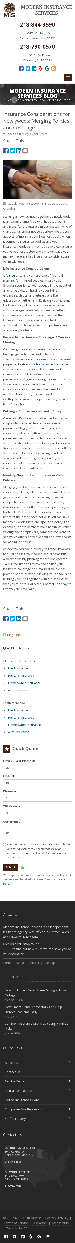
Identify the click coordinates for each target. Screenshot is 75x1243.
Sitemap (49, 963)
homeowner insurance (52, 364)
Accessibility (60, 1223)
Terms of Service (16, 1223)
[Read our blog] (53, 68)
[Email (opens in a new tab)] (25, 150)
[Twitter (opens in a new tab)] (28, 68)
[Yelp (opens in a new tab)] (41, 68)
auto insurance (49, 423)
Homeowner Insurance (24, 683)
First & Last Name (19, 761)
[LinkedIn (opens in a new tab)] (34, 68)
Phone (9, 791)
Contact (34, 963)
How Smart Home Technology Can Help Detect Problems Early (33, 1011)
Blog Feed (14, 634)
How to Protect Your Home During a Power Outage (36, 995)
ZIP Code (12, 806)
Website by (16, 1228)
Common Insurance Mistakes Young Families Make (36, 1028)
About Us (11, 1062)
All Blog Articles (18, 648)
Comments (11, 821)
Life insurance (13, 275)
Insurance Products (19, 1090)
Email (9, 776)
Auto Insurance (18, 690)
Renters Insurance (21, 675)
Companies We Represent (23, 1109)
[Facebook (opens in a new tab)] (21, 68)
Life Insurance (18, 668)
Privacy (63, 1218)
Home (7, 963)
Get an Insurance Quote (22, 1100)
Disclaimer (39, 1223)
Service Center (15, 1081)
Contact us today (55, 584)
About (20, 963)
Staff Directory (15, 1118)
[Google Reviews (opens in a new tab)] (47, 68)
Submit (10, 867)
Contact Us (13, 1072)
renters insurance (23, 369)
